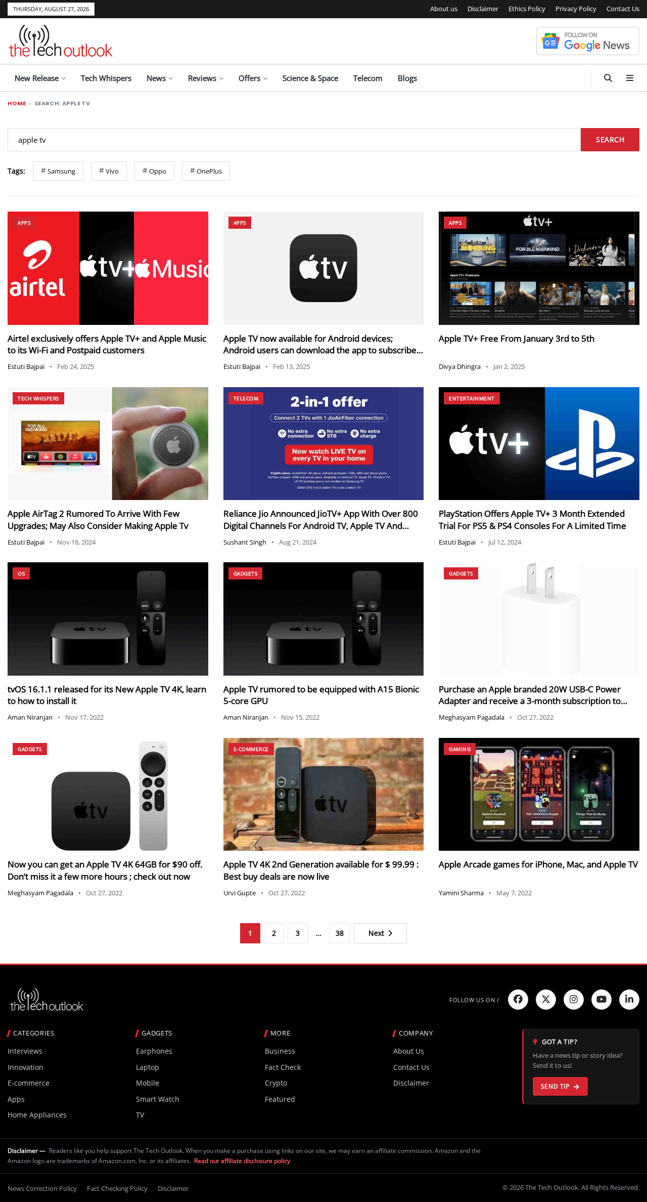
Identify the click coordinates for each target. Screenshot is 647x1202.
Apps (24, 222)
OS (21, 573)
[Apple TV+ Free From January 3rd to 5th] (539, 268)
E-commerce (251, 749)
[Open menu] (629, 78)
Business (280, 1051)
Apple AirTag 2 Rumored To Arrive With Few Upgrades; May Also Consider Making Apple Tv (98, 519)
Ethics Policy (527, 8)
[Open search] (608, 78)
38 (340, 933)
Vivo (112, 171)
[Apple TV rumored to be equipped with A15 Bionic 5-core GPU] (323, 618)
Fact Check (283, 1067)
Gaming (460, 749)
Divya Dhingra (460, 366)
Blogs (407, 78)
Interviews (25, 1051)
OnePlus (209, 171)
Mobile (147, 1083)
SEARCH (610, 139)
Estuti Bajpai (26, 366)
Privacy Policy (576, 8)
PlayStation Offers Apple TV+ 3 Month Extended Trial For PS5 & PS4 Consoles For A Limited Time (532, 519)
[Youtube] (601, 999)
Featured (280, 1099)
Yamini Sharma (461, 892)
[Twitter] (546, 999)
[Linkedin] (629, 999)
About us (443, 8)
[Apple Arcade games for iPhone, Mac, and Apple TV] (539, 794)
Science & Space (310, 78)
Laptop (147, 1067)
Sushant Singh (244, 542)
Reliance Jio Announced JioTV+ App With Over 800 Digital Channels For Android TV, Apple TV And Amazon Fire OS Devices (320, 526)
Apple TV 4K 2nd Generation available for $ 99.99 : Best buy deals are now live (321, 870)
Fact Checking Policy (117, 1188)
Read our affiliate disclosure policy (242, 1160)
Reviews (202, 78)
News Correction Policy (42, 1188)
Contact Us (623, 8)
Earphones (154, 1051)
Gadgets (246, 573)
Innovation (25, 1067)
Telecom (368, 78)
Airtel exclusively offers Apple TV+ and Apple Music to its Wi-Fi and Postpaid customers (107, 344)
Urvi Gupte (239, 892)
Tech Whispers (106, 78)
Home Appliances (37, 1115)
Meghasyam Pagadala (471, 717)
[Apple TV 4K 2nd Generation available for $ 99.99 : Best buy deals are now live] (323, 794)
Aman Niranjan (30, 717)
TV (140, 1115)
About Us (408, 1051)
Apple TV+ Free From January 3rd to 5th (516, 338)
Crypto (276, 1083)
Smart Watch (157, 1099)
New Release (37, 78)
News (156, 78)
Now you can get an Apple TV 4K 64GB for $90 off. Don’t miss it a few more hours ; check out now (105, 870)
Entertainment (472, 398)
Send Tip (555, 1086)
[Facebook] (518, 999)
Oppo (157, 171)
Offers (249, 78)
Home (17, 103)
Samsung (61, 171)
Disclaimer (483, 8)
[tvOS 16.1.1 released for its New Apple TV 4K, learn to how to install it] (108, 618)
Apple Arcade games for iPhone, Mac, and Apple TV (538, 864)
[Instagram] (574, 999)
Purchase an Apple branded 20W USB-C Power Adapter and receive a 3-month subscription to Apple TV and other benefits (530, 701)
